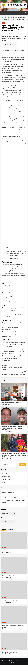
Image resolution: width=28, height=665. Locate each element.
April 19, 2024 (8, 404)
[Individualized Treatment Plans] (14, 641)
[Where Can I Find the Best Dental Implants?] (14, 392)
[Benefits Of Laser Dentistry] (14, 540)
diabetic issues (7, 346)
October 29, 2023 (8, 458)
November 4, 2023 (9, 431)
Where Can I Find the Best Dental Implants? (12, 402)
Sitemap (4, 482)
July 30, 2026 (8, 628)
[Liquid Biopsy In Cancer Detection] (14, 590)
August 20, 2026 (8, 552)
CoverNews (21, 660)
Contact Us (5, 473)
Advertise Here (6, 476)
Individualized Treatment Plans (10, 505)
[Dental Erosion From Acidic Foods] (14, 565)
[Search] (25, 13)
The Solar (22, 356)
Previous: (12, 367)
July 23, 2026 (8, 653)
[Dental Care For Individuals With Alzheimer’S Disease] (14, 615)
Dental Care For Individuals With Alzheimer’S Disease (13, 501)
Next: (14, 373)
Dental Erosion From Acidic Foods (10, 495)
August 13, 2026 (8, 577)
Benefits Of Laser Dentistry (9, 492)
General (3, 547)
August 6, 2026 (8, 602)
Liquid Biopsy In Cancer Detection (10, 497)
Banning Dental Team (19, 77)
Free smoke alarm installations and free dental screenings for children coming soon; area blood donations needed (14, 455)
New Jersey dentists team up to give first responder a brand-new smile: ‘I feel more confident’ (12, 428)
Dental (3, 22)
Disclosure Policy (6, 479)
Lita (4, 33)
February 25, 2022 (9, 33)
